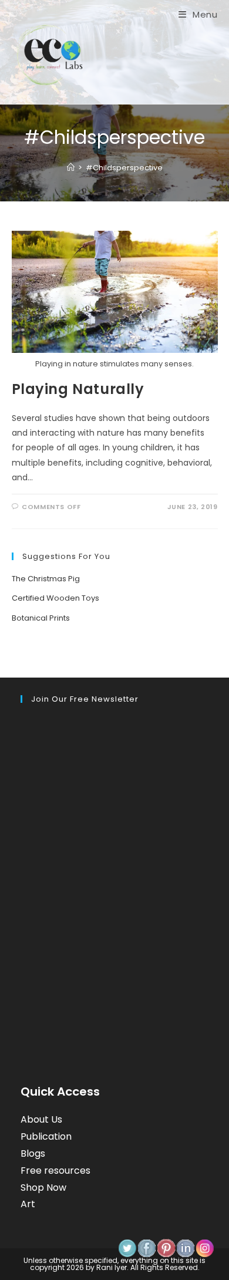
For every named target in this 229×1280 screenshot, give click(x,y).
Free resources (55, 1170)
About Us (41, 1119)
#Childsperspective (124, 167)
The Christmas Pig (46, 578)
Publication (46, 1136)
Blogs (33, 1153)
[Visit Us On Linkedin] (185, 1248)
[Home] (71, 167)
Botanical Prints (41, 618)
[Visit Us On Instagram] (204, 1248)
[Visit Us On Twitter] (127, 1248)
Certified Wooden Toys (55, 598)
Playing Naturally (78, 389)
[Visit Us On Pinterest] (166, 1248)
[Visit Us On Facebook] (146, 1248)
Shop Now (43, 1187)
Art (28, 1204)
